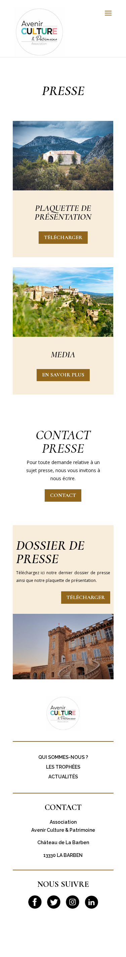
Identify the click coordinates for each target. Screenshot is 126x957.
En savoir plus (63, 374)
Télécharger (63, 237)
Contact (63, 495)
